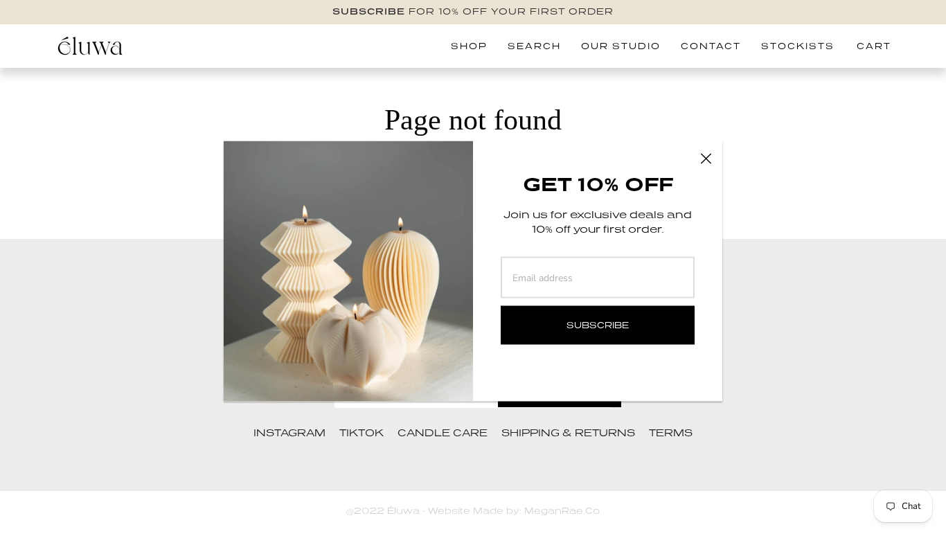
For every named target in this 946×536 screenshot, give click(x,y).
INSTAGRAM (289, 432)
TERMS (671, 432)
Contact (711, 46)
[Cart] (879, 46)
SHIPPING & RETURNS (568, 432)
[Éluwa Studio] (90, 46)
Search (534, 46)
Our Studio (621, 46)
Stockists (798, 46)
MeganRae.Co (560, 511)
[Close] (705, 158)
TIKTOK (361, 432)
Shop (469, 46)
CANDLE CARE (443, 432)
